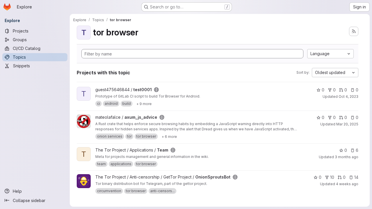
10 (332, 177)
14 (356, 177)
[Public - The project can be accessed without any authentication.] (156, 89)
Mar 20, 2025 (347, 124)
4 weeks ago (347, 184)
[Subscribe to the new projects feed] (353, 31)
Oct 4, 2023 (348, 96)
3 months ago (346, 157)
